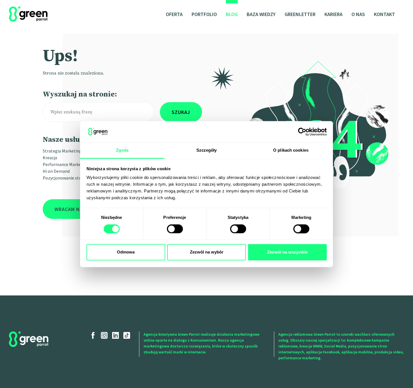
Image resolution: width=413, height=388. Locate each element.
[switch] (175, 228)
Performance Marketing (66, 164)
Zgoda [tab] (122, 150)
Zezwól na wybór (206, 252)
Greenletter (300, 14)
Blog (232, 14)
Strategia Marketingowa (66, 151)
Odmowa (126, 252)
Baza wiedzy (261, 14)
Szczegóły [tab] (206, 150)
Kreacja (50, 157)
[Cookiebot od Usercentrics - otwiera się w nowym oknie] (302, 131)
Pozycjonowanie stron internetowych (79, 178)
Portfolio (204, 14)
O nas (358, 14)
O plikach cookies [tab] (290, 150)
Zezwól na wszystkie (287, 252)
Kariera (333, 14)
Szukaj (181, 112)
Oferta (174, 14)
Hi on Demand (56, 171)
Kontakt (384, 14)
